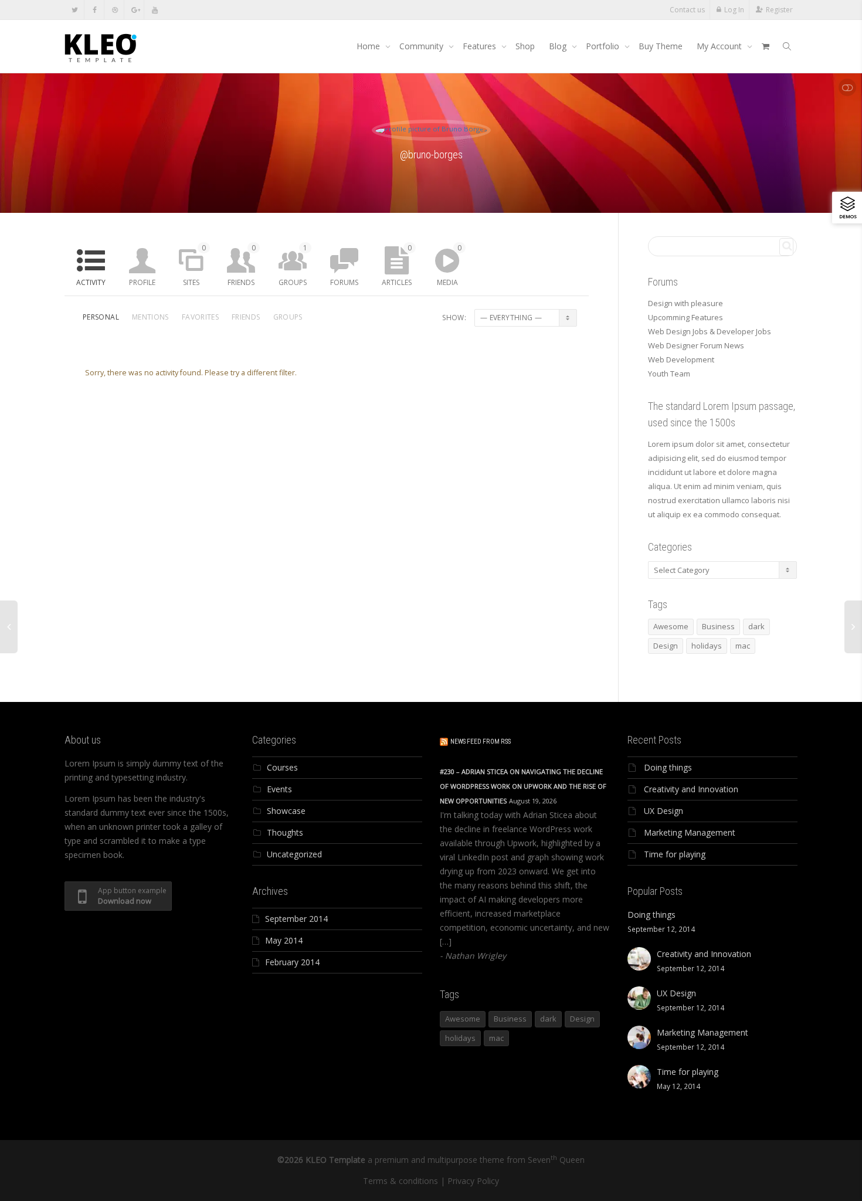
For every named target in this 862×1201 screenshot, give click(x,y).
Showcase (286, 810)
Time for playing (674, 854)
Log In (734, 10)
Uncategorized (294, 854)
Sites (194, 265)
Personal (101, 317)
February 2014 (292, 962)
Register (779, 10)
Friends (242, 265)
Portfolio (604, 46)
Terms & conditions (400, 1180)
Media (449, 265)
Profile (142, 282)
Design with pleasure (685, 303)
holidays (706, 645)
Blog (559, 46)
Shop (525, 46)
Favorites (200, 317)
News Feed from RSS (480, 741)
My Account (720, 46)
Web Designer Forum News (696, 345)
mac (742, 645)
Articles (397, 265)
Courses (282, 767)
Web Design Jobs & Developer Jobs (709, 331)
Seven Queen (556, 1159)
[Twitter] (74, 9)
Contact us (687, 10)
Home (369, 46)
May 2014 (284, 940)
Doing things (668, 767)
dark (756, 626)
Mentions (150, 317)
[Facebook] (94, 9)
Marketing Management (689, 832)
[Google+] (134, 9)
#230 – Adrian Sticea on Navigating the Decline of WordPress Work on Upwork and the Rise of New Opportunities (523, 786)
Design (665, 645)
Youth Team (669, 373)
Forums (344, 282)
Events (279, 789)
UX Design (663, 810)
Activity (91, 282)
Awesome (670, 626)
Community (422, 46)
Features (480, 46)
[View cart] (765, 46)
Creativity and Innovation (691, 789)
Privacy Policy (473, 1180)
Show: (454, 318)
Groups (293, 265)
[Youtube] (154, 9)
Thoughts (285, 832)
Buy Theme (661, 46)
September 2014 (296, 918)
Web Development (681, 359)
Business (718, 626)
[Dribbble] (114, 9)
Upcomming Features (685, 317)
